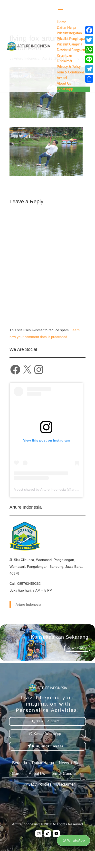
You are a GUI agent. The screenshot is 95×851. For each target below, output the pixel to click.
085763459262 (47, 721)
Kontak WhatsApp (47, 734)
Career (18, 773)
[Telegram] (89, 69)
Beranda (19, 763)
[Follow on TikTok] (47, 833)
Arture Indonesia (28, 604)
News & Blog (70, 763)
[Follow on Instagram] (38, 833)
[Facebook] (89, 30)
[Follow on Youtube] (56, 833)
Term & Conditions (66, 773)
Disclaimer (65, 784)
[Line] (89, 59)
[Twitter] (89, 40)
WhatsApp (79, 648)
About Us (37, 773)
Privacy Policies (37, 784)
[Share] (89, 79)
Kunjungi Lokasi (47, 746)
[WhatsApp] (89, 49)
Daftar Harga (43, 763)
